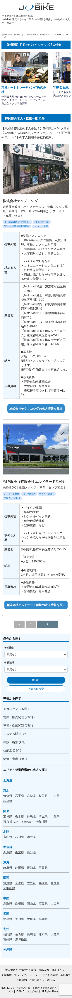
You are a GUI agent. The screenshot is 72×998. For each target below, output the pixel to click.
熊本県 (43, 934)
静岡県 (19, 867)
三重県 (43, 867)
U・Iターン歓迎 (40, 226)
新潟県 (7, 852)
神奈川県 (41, 821)
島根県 (19, 903)
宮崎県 (7, 939)
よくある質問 (50, 975)
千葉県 (55, 816)
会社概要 (65, 975)
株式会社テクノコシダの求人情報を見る (36, 408)
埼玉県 (43, 816)
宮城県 (31, 795)
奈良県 (55, 883)
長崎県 (31, 934)
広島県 (43, 903)
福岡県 (7, 934)
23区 (16, 822)
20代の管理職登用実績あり (17, 222)
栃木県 (19, 816)
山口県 (55, 903)
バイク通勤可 (29, 494)
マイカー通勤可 (46, 494)
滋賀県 (7, 883)
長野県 (31, 852)
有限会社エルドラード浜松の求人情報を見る (36, 604)
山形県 (55, 795)
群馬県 (31, 816)
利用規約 (21, 980)
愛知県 (31, 867)
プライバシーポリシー (27, 975)
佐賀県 (19, 934)
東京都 (7, 821)
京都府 (19, 883)
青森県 (7, 795)
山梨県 (19, 852)
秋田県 (43, 795)
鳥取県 (7, 903)
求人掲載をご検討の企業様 (20, 970)
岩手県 (19, 795)
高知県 (43, 918)
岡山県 (31, 903)
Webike (51, 980)
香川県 (19, 918)
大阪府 (31, 883)
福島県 (7, 800)
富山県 (7, 836)
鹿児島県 (21, 939)
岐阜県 (7, 867)
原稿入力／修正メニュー (53, 970)
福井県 (31, 836)
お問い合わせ (37, 980)
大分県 (55, 934)
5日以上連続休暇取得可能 (17, 226)
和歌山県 (9, 888)
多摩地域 (26, 822)
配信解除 (6, 975)
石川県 (19, 836)
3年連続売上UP (41, 222)
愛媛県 (31, 918)
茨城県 (7, 816)
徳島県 (7, 918)
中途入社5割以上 (12, 498)
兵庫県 (43, 883)
